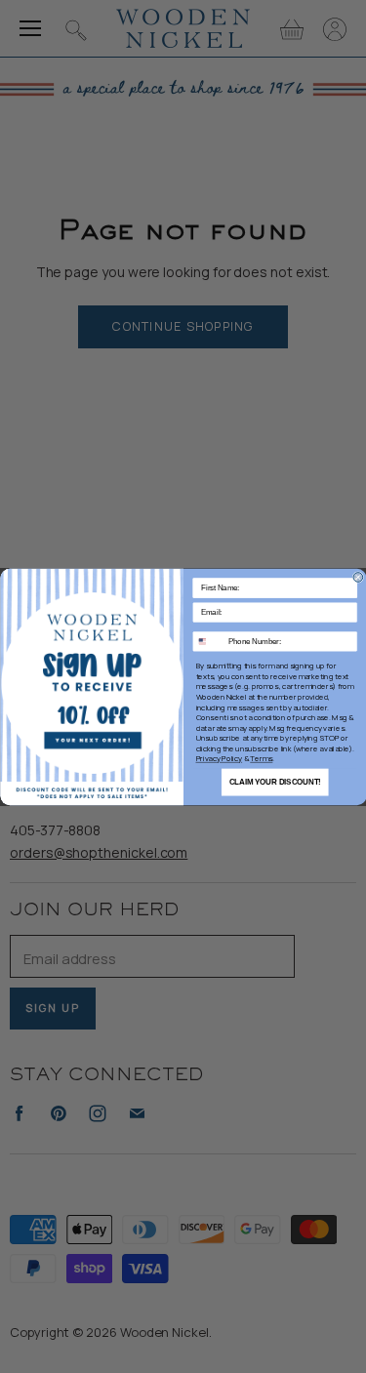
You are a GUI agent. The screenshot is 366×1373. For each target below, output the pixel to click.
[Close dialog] (358, 577)
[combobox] (208, 640)
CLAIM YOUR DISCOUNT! (274, 782)
